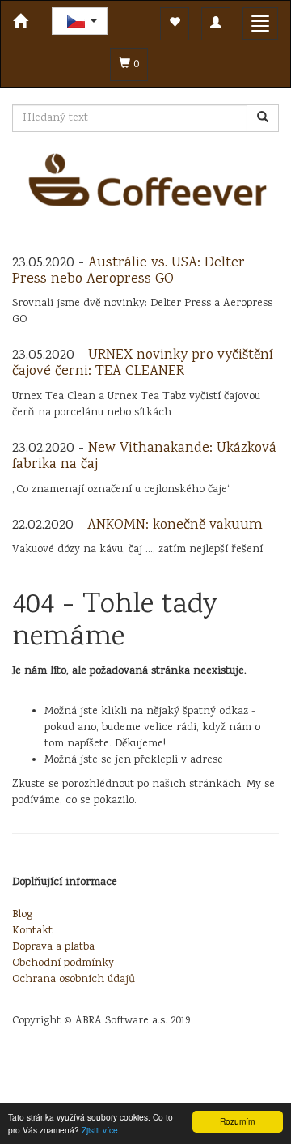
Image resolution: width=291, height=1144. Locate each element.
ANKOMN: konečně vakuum (175, 525)
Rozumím (237, 1121)
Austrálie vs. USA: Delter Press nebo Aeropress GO (128, 271)
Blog (22, 915)
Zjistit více (100, 1130)
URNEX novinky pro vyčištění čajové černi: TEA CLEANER (142, 363)
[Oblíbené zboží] (174, 23)
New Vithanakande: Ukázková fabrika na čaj (144, 456)
